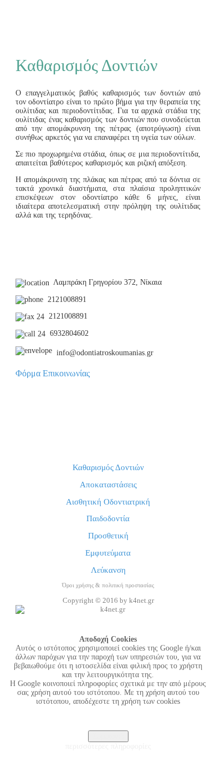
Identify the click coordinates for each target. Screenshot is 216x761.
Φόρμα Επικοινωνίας (53, 373)
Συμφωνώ (108, 736)
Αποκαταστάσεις (108, 484)
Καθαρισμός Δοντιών (108, 467)
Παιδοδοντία (108, 518)
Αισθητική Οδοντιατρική (108, 501)
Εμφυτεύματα (108, 552)
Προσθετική (108, 535)
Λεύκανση (108, 570)
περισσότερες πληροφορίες (108, 746)
